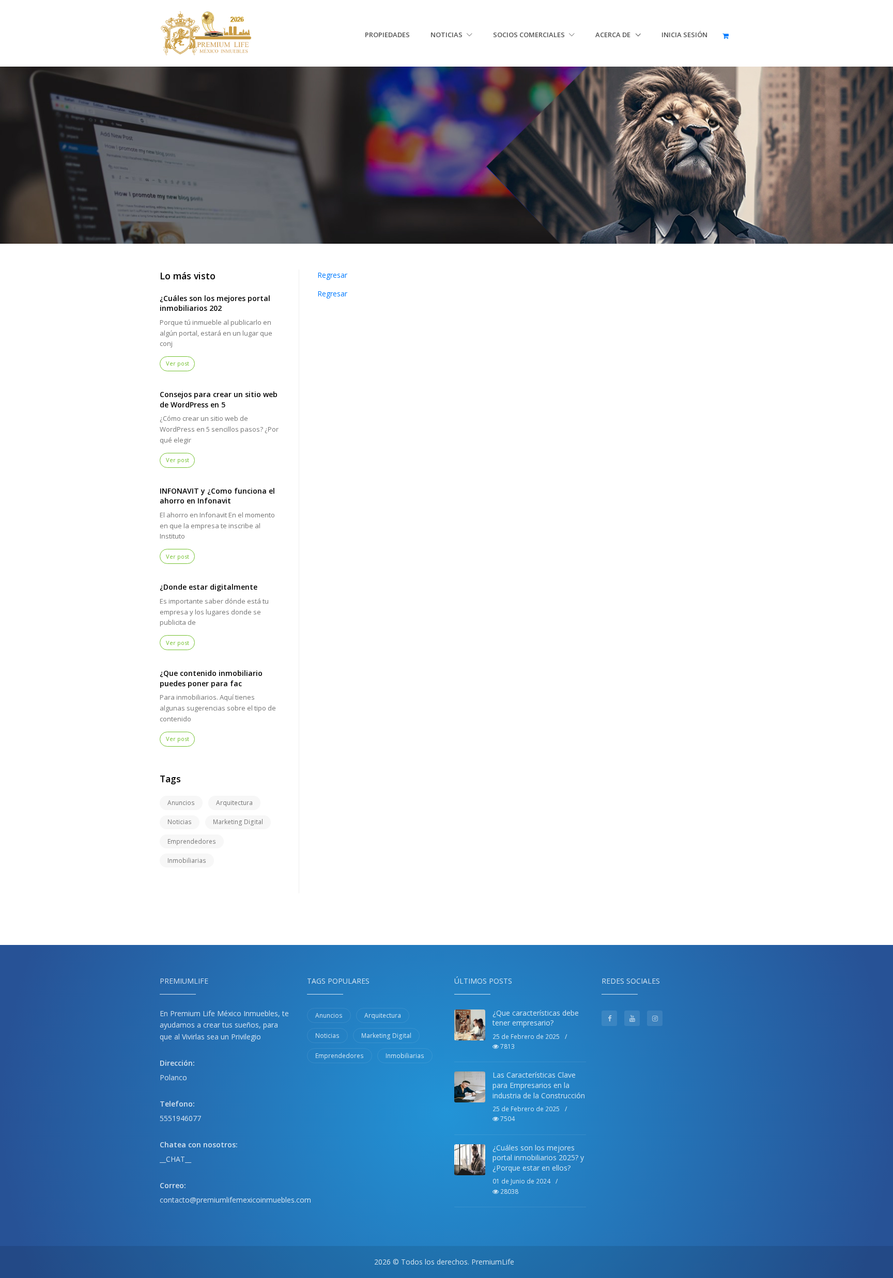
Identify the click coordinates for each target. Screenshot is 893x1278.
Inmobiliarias (186, 860)
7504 (507, 1118)
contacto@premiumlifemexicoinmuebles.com (235, 1200)
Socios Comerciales (529, 34)
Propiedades (387, 34)
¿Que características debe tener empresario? (535, 1018)
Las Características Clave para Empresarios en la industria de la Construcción (538, 1085)
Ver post (177, 363)
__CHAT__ (175, 1159)
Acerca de (613, 34)
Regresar (332, 275)
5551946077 (180, 1118)
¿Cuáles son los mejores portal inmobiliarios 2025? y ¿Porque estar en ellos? (538, 1158)
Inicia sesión (684, 34)
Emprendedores (191, 841)
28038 (508, 1191)
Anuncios (181, 802)
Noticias (447, 34)
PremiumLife (492, 1262)
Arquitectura (234, 802)
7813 (507, 1046)
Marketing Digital (238, 821)
